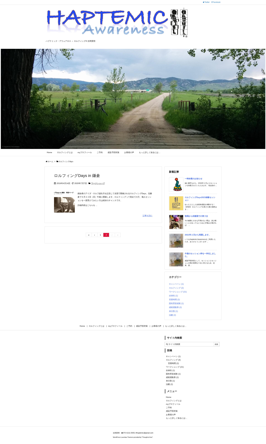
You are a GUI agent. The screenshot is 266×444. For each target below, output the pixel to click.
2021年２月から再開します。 (198, 235)
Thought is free (147, 437)
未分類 (173, 311)
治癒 (172, 315)
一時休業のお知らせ (193, 178)
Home (168, 397)
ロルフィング (176, 288)
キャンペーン (176, 284)
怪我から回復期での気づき (196, 216)
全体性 (173, 296)
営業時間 (174, 299)
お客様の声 (171, 414)
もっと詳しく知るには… (176, 418)
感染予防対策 (172, 411)
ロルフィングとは (173, 400)
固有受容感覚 (176, 303)
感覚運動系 (175, 307)
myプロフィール (173, 404)
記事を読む (147, 216)
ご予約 (169, 407)
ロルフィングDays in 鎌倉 (77, 175)
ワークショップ (98, 183)
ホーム (50, 161)
